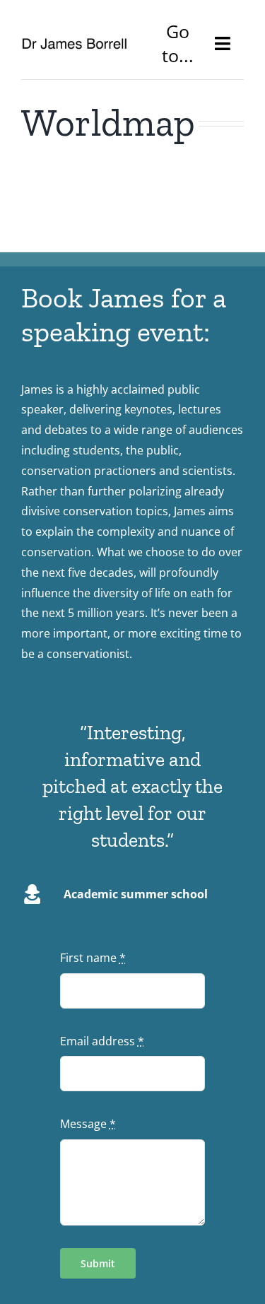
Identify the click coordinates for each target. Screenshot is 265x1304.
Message (88, 1124)
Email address (102, 1041)
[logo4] (74, 43)
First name (93, 957)
